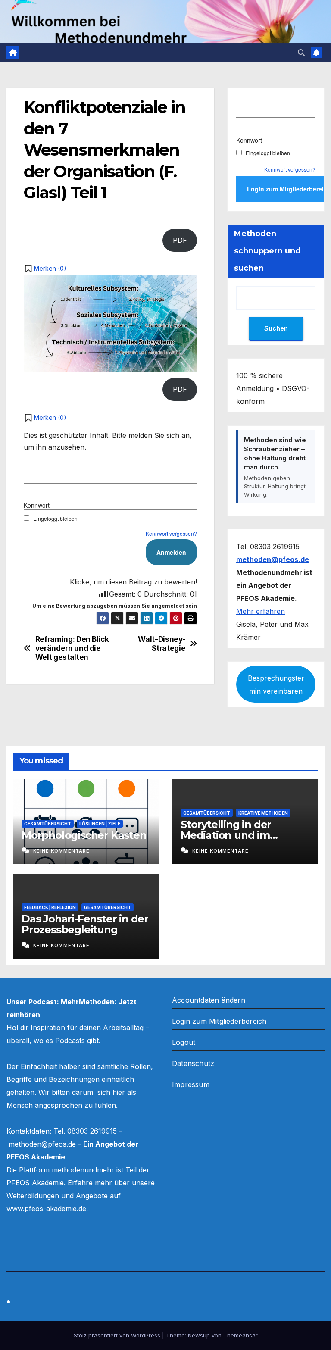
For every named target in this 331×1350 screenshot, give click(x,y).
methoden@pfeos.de (42, 1144)
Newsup (199, 1335)
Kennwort (37, 505)
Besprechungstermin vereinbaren (276, 684)
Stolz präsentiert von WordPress (118, 1335)
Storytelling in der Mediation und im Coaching (226, 835)
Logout (183, 1042)
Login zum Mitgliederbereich (219, 1021)
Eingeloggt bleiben (55, 518)
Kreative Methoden (263, 813)
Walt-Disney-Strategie (161, 644)
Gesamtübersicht (47, 823)
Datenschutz (193, 1063)
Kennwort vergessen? (171, 533)
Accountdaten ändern (208, 1000)
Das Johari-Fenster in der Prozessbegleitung (85, 924)
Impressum (190, 1084)
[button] (301, 52)
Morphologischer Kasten (84, 835)
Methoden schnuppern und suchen (267, 251)
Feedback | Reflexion (50, 907)
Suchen (276, 328)
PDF (180, 240)
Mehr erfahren (260, 611)
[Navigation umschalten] (158, 52)
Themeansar (240, 1335)
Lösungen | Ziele (99, 823)
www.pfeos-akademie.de (46, 1208)
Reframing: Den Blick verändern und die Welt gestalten (72, 648)
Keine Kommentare (61, 851)
